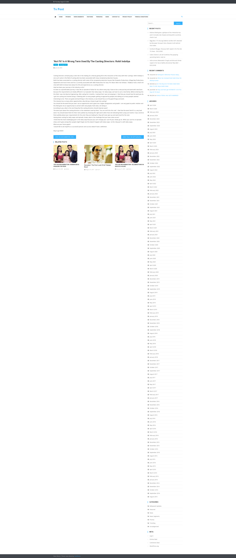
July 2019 (152, 296)
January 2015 (154, 480)
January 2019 (154, 316)
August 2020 (153, 252)
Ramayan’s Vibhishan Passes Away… (169, 75)
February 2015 (154, 476)
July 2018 (152, 337)
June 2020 (153, 258)
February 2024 (154, 112)
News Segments (79, 17)
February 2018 (154, 354)
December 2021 (154, 197)
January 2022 (154, 194)
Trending (99, 17)
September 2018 (155, 330)
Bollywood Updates (156, 506)
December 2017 (154, 360)
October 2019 (154, 286)
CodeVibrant (77, 556)
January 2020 (154, 275)
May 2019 (153, 303)
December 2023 (154, 119)
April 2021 (153, 224)
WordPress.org (154, 546)
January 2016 (154, 439)
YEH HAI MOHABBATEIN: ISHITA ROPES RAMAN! (66, 137)
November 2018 (154, 323)
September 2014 (155, 493)
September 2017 (155, 371)
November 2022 (154, 160)
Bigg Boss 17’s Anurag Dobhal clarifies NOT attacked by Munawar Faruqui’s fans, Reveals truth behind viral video (166, 43)
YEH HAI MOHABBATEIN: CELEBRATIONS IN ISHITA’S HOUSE (129, 165)
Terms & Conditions (141, 17)
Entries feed (153, 539)
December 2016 (154, 401)
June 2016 (153, 422)
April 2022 (153, 183)
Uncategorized (63, 64)
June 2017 (153, 381)
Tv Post (58, 9)
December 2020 (154, 238)
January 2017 (154, 398)
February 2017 (154, 394)
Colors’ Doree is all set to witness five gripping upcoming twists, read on (164, 56)
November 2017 (154, 364)
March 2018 (153, 350)
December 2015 (154, 442)
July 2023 (152, 132)
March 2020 (153, 269)
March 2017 (153, 391)
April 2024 (153, 105)
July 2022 (152, 173)
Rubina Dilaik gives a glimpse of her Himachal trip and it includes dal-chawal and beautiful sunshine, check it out (165, 35)
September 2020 (155, 248)
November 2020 (154, 241)
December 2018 (154, 320)
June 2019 (153, 299)
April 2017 (153, 388)
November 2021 (154, 200)
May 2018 (153, 343)
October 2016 (154, 408)
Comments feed (154, 543)
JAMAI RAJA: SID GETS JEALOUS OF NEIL (133, 137)
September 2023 (155, 126)
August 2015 (153, 456)
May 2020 (153, 262)
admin (67, 169)
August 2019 (153, 292)
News (107, 17)
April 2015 (153, 469)
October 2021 (154, 204)
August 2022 (153, 170)
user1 (98, 169)
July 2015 (152, 459)
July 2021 (152, 214)
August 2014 (153, 497)
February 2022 (154, 190)
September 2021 (155, 207)
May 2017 (153, 384)
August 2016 (153, 415)
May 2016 (153, 425)
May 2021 (153, 221)
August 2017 (153, 374)
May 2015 (153, 466)
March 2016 (153, 432)
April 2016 (153, 428)
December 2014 (154, 483)
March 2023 (153, 146)
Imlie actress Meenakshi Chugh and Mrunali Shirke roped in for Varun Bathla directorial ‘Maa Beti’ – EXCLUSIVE (165, 63)
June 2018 (153, 340)
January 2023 (154, 153)
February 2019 (154, 313)
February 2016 (154, 435)
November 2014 (154, 486)
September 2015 (155, 452)
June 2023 (153, 136)
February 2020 (154, 272)
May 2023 (153, 139)
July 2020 (152, 255)
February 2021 (154, 231)
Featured (90, 17)
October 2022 (154, 163)
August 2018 (153, 333)
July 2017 (152, 377)
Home (61, 17)
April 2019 (153, 306)
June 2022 (153, 177)
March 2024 (153, 109)
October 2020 (154, 245)
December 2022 (154, 156)
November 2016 (154, 405)
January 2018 (154, 357)
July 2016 (152, 418)
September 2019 (155, 289)
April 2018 (153, 347)
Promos (68, 17)
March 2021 (153, 228)
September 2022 (155, 166)
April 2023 (153, 143)
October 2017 (154, 367)
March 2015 (153, 473)
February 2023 (154, 149)
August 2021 (153, 211)
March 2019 (153, 309)
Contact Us (115, 17)
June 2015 (153, 463)
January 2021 (154, 234)
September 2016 (155, 411)
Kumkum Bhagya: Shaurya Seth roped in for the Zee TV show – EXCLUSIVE (166, 50)
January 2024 (154, 115)
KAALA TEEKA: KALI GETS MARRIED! (167, 95)
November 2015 (154, 446)
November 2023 (154, 122)
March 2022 (153, 187)
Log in (151, 536)
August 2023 (153, 129)
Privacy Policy (127, 17)
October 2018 (154, 326)
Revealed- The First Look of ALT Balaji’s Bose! (97, 166)
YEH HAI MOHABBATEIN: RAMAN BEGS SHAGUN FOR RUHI (66, 165)
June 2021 (153, 217)
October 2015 (154, 449)
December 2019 (154, 279)
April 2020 (153, 265)
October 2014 (154, 490)
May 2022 (153, 180)
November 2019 (154, 282)
